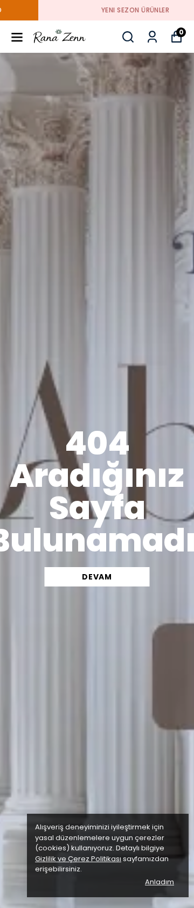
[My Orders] (152, 37)
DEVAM (97, 576)
